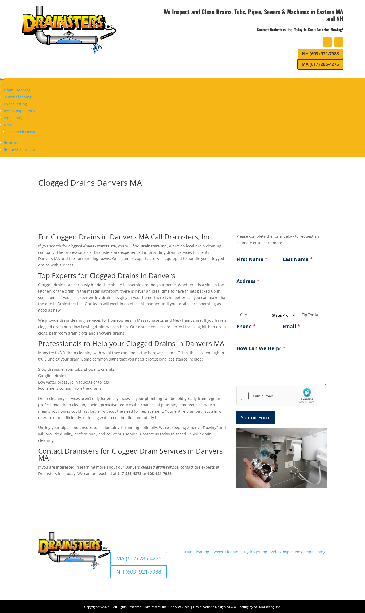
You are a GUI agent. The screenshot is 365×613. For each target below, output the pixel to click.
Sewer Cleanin (225, 551)
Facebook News (21, 131)
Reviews (11, 142)
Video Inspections (19, 110)
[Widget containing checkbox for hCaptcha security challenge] (276, 396)
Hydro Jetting (15, 103)
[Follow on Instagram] (338, 42)
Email (291, 326)
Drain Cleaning (17, 90)
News (9, 124)
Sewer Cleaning (18, 96)
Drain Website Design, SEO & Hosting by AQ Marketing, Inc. (237, 606)
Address (247, 281)
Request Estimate (19, 149)
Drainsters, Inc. (156, 606)
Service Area (180, 606)
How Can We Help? (260, 348)
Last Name (297, 259)
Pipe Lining (14, 117)
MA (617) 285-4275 (320, 64)
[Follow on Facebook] (327, 42)
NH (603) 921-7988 (320, 54)
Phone (246, 326)
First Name (251, 259)
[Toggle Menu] (2, 79)
